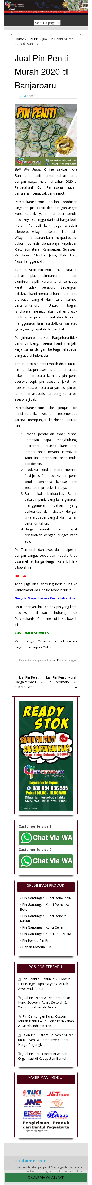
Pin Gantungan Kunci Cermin (44, 927)
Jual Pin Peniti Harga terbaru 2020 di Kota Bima (29, 682)
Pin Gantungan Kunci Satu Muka (46, 934)
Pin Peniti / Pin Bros (37, 940)
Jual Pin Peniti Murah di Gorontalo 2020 (61, 682)
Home (19, 39)
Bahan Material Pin (36, 947)
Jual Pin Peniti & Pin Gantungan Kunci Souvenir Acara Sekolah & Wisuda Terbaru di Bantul (44, 1002)
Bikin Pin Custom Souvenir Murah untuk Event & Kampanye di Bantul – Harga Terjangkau (46, 1040)
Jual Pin (33, 39)
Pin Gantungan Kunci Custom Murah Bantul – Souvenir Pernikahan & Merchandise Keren (46, 1021)
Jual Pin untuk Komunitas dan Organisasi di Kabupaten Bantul (42, 1056)
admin (31, 96)
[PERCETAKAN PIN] (46, 6)
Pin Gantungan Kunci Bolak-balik (46, 898)
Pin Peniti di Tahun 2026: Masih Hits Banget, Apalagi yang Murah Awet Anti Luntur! (44, 984)
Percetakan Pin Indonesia (29, 1161)
